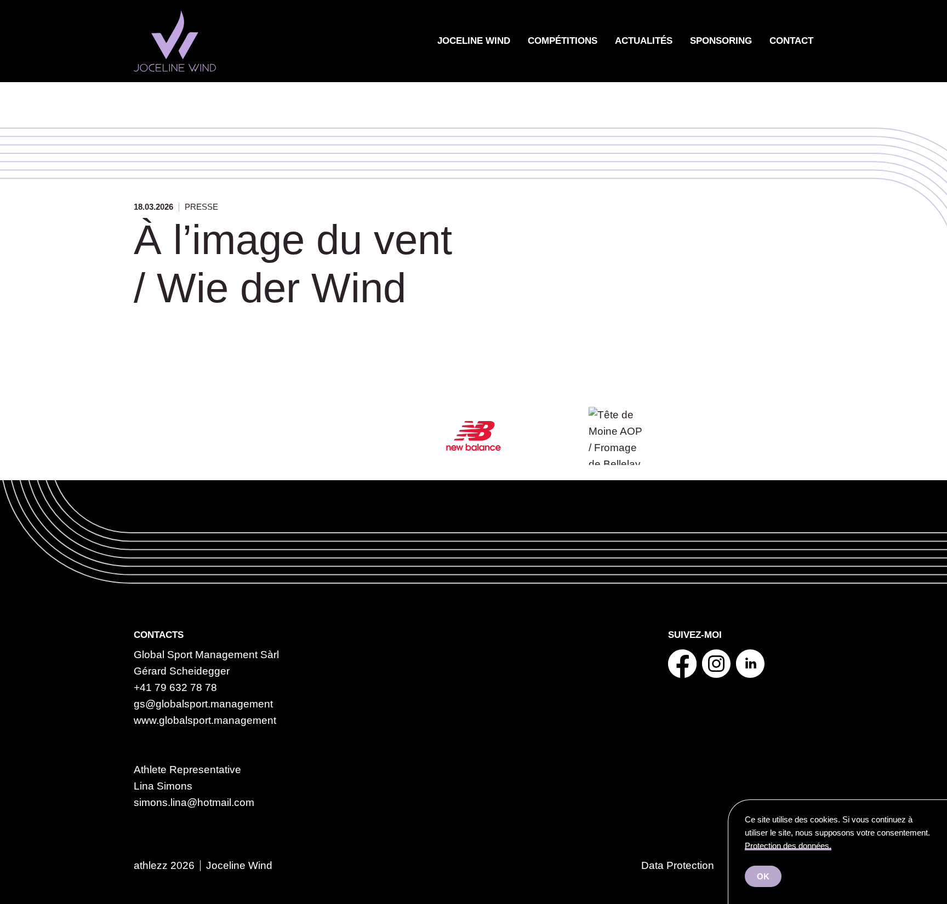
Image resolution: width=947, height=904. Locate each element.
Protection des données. (788, 845)
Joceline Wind (473, 41)
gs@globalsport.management (203, 704)
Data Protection (677, 865)
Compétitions (562, 41)
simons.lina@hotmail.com (194, 802)
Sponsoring (721, 41)
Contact (791, 41)
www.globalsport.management (205, 720)
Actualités (643, 41)
